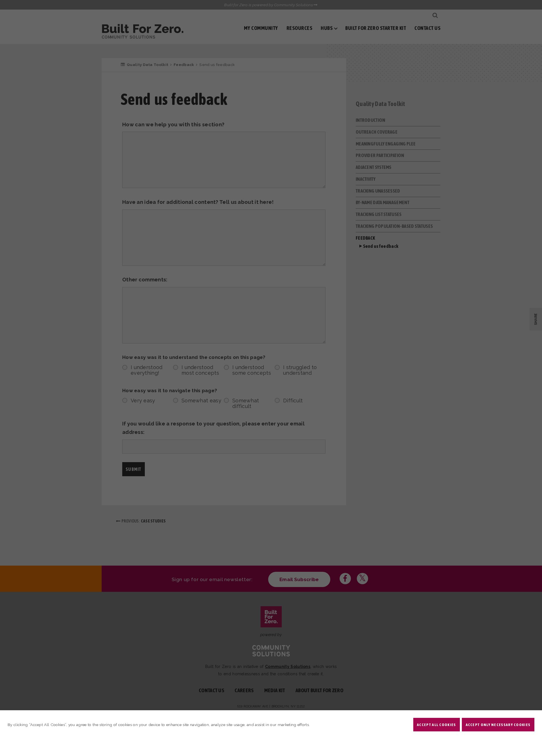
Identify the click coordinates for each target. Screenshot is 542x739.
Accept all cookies (436, 724)
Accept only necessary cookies (498, 724)
